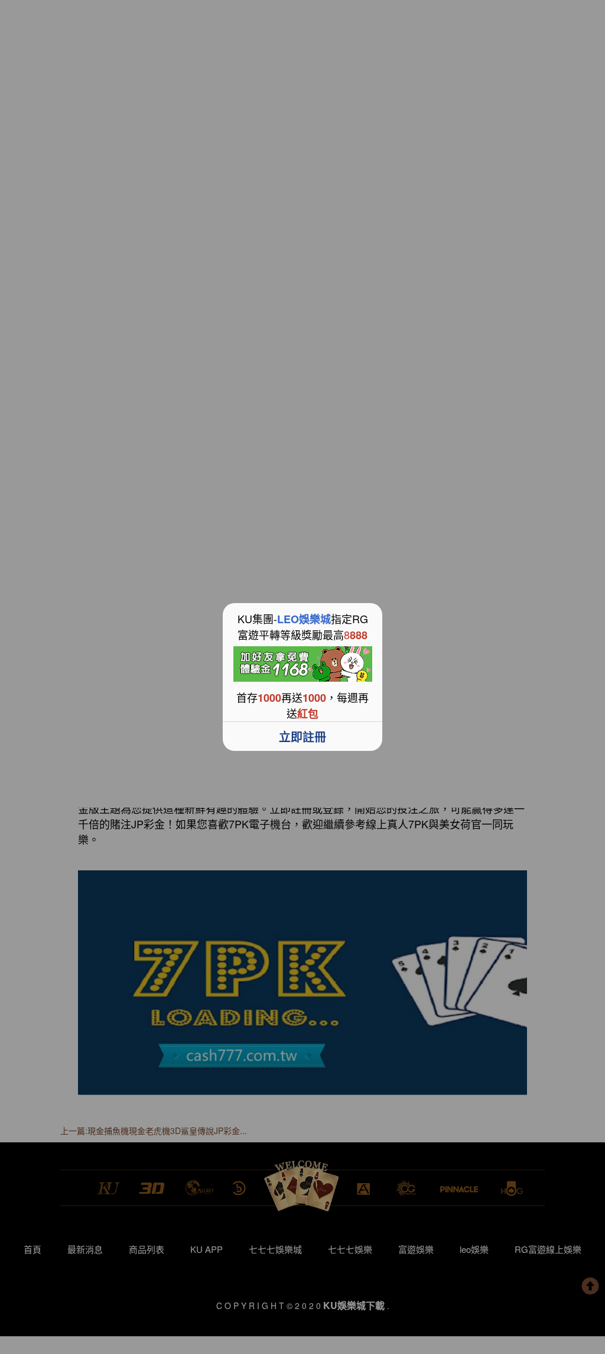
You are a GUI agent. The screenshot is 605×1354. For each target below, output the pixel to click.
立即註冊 (302, 736)
